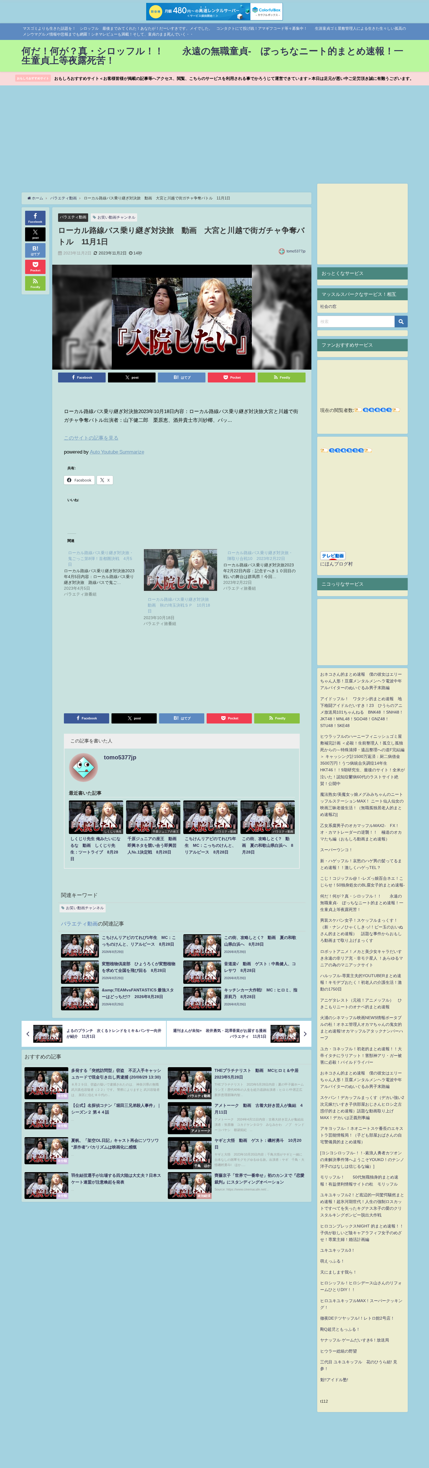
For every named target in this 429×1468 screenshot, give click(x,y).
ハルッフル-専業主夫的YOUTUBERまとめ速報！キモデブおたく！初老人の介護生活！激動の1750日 (361, 982)
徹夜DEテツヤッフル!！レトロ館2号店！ (357, 1318)
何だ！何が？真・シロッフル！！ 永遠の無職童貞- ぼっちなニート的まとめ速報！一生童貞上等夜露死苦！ (361, 903)
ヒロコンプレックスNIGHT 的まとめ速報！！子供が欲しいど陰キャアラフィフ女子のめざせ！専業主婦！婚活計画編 (362, 1233)
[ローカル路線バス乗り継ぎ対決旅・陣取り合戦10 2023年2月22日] (263, 570)
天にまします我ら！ (338, 1272)
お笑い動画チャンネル (116, 217)
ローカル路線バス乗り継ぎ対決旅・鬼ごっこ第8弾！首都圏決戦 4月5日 (100, 558)
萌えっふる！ (332, 1261)
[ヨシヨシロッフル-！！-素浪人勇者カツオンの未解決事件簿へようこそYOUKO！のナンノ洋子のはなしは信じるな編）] (362, 1159)
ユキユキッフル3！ (337, 1250)
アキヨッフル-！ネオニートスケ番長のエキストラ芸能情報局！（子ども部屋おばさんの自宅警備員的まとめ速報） (361, 1135)
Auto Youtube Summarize (117, 451)
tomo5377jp (296, 251)
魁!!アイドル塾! (334, 1380)
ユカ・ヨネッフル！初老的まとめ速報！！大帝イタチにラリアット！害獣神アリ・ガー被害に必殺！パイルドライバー (361, 1055)
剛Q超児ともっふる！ (340, 1329)
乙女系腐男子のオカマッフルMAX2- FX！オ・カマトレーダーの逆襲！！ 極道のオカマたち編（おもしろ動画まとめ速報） (361, 832)
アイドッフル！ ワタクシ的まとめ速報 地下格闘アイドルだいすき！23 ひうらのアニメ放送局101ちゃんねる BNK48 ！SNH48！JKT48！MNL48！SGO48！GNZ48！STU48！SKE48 (361, 712)
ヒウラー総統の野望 (338, 1351)
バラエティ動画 (73, 217)
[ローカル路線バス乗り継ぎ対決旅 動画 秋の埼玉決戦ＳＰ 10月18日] (180, 570)
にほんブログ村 (336, 563)
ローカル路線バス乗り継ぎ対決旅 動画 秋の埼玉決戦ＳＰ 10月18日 (180, 605)
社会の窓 (328, 306)
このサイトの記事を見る (91, 437)
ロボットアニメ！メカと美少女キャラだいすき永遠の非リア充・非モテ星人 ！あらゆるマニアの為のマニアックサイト (361, 958)
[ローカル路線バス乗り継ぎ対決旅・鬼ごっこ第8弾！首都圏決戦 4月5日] (104, 573)
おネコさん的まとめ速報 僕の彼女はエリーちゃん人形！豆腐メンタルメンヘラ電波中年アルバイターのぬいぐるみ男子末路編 (361, 681)
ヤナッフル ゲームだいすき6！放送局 (354, 1340)
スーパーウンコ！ (336, 850)
